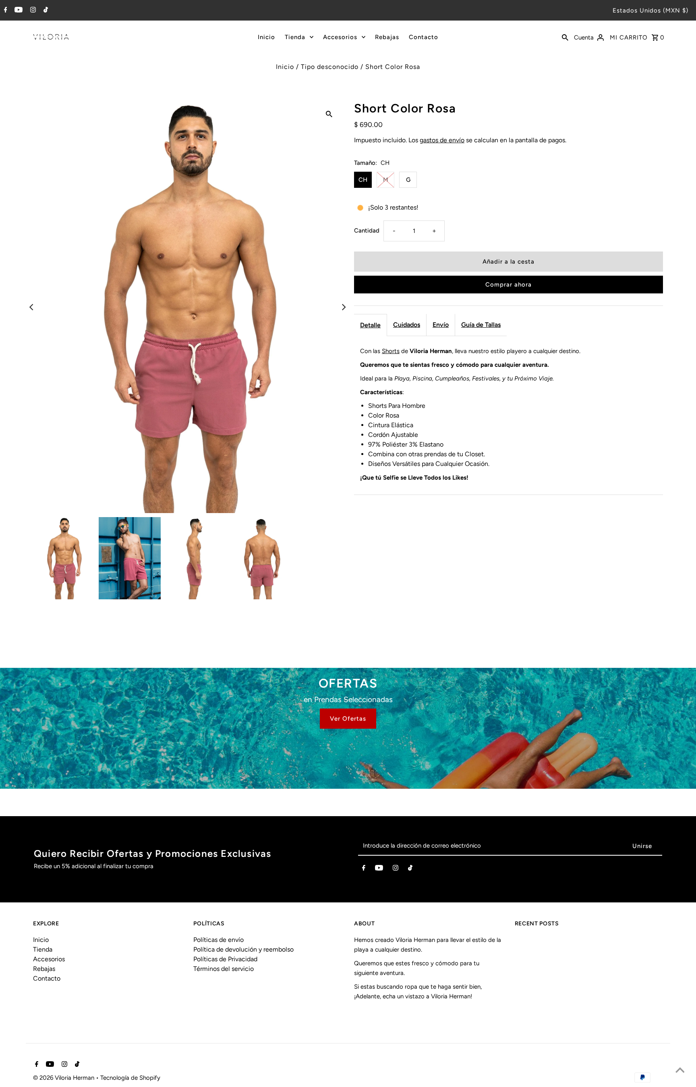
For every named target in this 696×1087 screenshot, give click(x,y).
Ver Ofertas (348, 718)
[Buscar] (565, 37)
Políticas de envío (218, 940)
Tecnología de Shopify (130, 1077)
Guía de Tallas (481, 324)
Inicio (266, 37)
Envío (441, 324)
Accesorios (340, 37)
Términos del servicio (223, 969)
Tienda (295, 37)
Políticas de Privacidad (225, 959)
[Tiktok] (44, 10)
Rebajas (387, 37)
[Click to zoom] (329, 114)
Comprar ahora (508, 284)
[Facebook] (4, 10)
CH (362, 179)
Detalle (370, 325)
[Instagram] (32, 10)
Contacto (423, 37)
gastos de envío (442, 140)
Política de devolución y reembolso (243, 949)
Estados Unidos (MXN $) (650, 10)
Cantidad (366, 230)
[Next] (343, 307)
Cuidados (406, 324)
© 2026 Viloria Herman (64, 1077)
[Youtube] (17, 10)
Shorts (391, 351)
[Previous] (32, 307)
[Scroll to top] (680, 1071)
